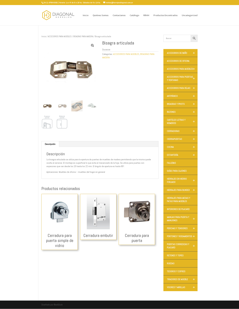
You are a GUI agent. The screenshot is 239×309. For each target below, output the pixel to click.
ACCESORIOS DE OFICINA (178, 60)
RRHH (146, 15)
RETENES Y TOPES (175, 255)
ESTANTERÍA (181, 155)
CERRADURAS (181, 131)
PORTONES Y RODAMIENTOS (181, 236)
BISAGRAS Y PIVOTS (181, 104)
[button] (92, 45)
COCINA (181, 147)
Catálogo (134, 15)
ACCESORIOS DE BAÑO (181, 53)
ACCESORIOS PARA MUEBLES (60, 36)
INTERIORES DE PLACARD (178, 209)
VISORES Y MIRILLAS (181, 287)
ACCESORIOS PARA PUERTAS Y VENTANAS (181, 78)
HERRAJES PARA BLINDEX (181, 190)
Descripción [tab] (50, 144)
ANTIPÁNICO (181, 96)
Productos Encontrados (165, 15)
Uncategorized (190, 15)
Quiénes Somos (100, 15)
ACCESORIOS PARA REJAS (181, 88)
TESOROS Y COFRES (176, 271)
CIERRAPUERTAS (181, 139)
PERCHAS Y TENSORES (181, 228)
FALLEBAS (171, 162)
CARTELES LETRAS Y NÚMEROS (181, 121)
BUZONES (181, 112)
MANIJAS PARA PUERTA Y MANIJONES (181, 219)
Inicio (85, 15)
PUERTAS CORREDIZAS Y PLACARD (181, 246)
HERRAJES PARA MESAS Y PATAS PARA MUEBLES (178, 199)
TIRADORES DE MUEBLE (181, 279)
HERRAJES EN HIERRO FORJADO (181, 180)
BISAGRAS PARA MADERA (83, 36)
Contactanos (119, 15)
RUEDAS (170, 263)
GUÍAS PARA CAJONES (177, 170)
